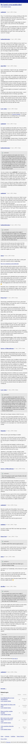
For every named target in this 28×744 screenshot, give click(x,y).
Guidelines (13, 736)
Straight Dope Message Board (7, 1)
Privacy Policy (4, 739)
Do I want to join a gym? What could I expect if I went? (7, 719)
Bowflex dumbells (16, 114)
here (13, 658)
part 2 (16, 658)
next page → (3, 688)
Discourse (8, 742)
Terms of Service (20, 736)
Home (2, 736)
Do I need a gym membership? (11, 4)
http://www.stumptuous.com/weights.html (10, 263)
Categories (7, 736)
